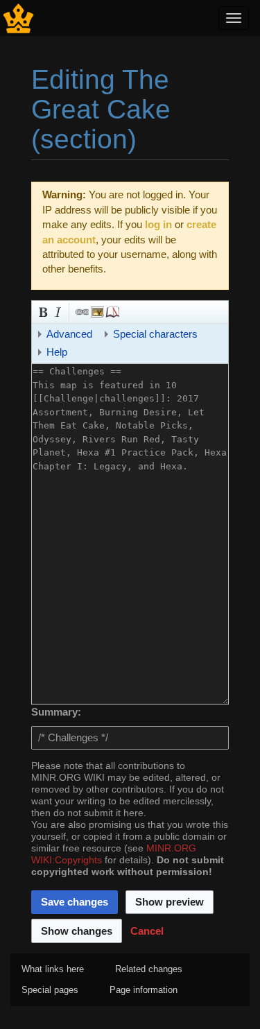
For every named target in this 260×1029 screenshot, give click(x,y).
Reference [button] (111, 310)
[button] (147, 930)
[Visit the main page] (18, 17)
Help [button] (56, 352)
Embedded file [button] (96, 310)
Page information (143, 990)
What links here (52, 969)
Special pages (49, 990)
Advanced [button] (69, 334)
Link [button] (81, 310)
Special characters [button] (155, 334)
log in (158, 224)
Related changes (148, 969)
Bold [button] (41, 310)
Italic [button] (56, 310)
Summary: (56, 712)
